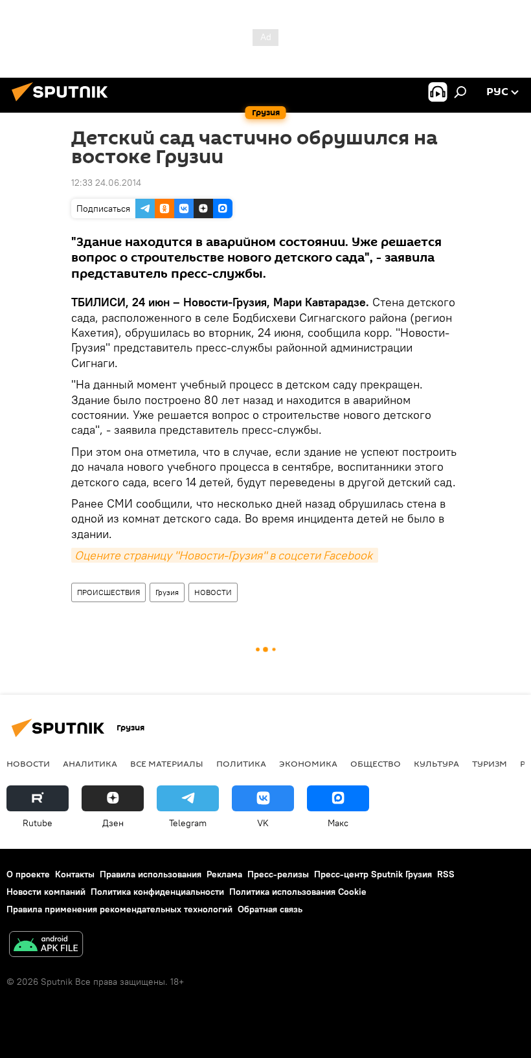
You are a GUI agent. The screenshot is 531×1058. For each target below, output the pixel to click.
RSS (446, 874)
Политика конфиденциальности (157, 891)
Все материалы (166, 763)
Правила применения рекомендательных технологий (119, 909)
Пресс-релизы (278, 874)
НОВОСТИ (213, 592)
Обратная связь (270, 909)
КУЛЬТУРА (436, 763)
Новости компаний (45, 891)
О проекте (28, 874)
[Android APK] (46, 945)
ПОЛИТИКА (241, 763)
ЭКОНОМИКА (308, 763)
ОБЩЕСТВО (375, 763)
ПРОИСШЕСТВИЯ (108, 592)
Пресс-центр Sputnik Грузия (373, 874)
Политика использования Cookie (298, 891)
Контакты (75, 874)
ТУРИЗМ (489, 763)
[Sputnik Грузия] (63, 103)
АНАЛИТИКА (90, 763)
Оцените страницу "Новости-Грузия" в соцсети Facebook (224, 555)
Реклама (224, 874)
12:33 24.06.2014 (106, 182)
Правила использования (150, 874)
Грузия (167, 592)
